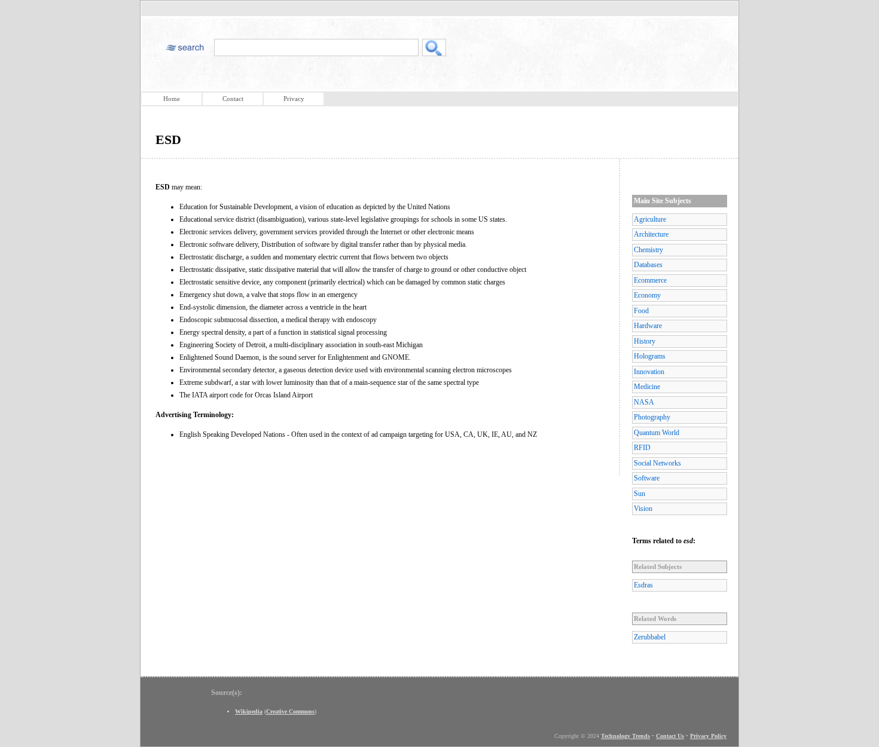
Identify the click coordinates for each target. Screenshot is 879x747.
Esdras (643, 585)
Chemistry (648, 250)
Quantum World (656, 432)
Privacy (293, 98)
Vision (643, 508)
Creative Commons (290, 711)
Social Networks (657, 463)
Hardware (648, 326)
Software (647, 478)
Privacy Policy (708, 736)
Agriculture (650, 219)
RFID (642, 447)
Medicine (647, 386)
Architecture (651, 234)
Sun (639, 493)
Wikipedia (249, 711)
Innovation (649, 372)
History (644, 341)
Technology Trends (625, 736)
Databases (648, 265)
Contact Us (670, 736)
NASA (644, 402)
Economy (647, 295)
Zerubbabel (650, 637)
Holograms (650, 356)
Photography (652, 417)
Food (641, 311)
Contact (232, 98)
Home (171, 98)
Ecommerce (650, 280)
